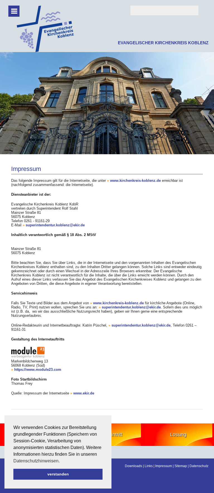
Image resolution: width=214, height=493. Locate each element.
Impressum (163, 466)
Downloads (133, 466)
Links (149, 466)
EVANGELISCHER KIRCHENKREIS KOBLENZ (163, 42)
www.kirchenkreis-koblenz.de (135, 180)
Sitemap (180, 466)
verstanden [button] (58, 474)
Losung (178, 434)
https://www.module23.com (37, 369)
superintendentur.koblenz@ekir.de (55, 225)
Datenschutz (198, 466)
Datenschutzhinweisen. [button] (36, 460)
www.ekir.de (83, 393)
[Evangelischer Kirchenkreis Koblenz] (45, 51)
